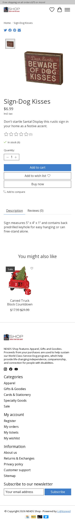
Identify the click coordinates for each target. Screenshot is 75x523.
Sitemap (10, 476)
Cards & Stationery (17, 395)
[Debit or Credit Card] (39, 517)
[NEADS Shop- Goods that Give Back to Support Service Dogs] (12, 10)
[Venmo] (45, 517)
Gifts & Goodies (15, 389)
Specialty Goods (15, 400)
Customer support (17, 470)
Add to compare (16, 192)
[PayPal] (33, 517)
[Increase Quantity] (15, 157)
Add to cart (37, 167)
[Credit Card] (27, 517)
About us (10, 452)
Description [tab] (14, 210)
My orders (11, 426)
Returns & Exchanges (19, 458)
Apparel (9, 383)
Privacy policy (13, 464)
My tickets (11, 432)
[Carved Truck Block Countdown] (20, 281)
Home (7, 23)
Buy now (37, 184)
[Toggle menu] (67, 10)
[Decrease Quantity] (7, 157)
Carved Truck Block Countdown (19, 302)
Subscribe (58, 492)
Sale (7, 406)
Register (10, 421)
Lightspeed (64, 511)
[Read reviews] (16, 134)
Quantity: (9, 150)
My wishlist (12, 438)
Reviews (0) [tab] (35, 210)
